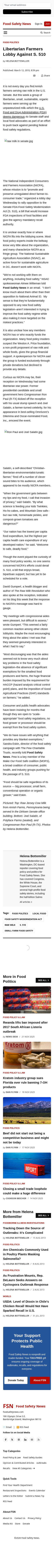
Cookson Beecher (16, 1198)
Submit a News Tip (34, 1495)
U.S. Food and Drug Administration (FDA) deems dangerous (25, 112)
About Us (7, 1518)
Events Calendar (37, 1490)
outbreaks (41, 1462)
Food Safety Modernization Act (23, 919)
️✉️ (7, 1427)
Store (17, 1523)
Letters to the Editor (13, 1495)
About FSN (39, 1380)
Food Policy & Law (14, 1017)
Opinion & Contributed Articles (18, 1462)
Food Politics (11, 42)
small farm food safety (19, 930)
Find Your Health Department (17, 1485)
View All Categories (22, 1468)
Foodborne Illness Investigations (23, 1223)
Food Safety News (30, 1537)
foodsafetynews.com (13, 1411)
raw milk (10, 924)
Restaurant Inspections (14, 1490)
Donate (26, 1523)
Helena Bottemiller (17, 61)
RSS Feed (7, 1501)
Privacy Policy (34, 1518)
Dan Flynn (12, 1092)
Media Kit (8, 1523)
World (7, 1296)
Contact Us (20, 1518)
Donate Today (16, 1380)
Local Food (39, 913)
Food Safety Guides (32, 1457)
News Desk (12, 1036)
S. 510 (23, 924)
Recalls (6, 1468)
